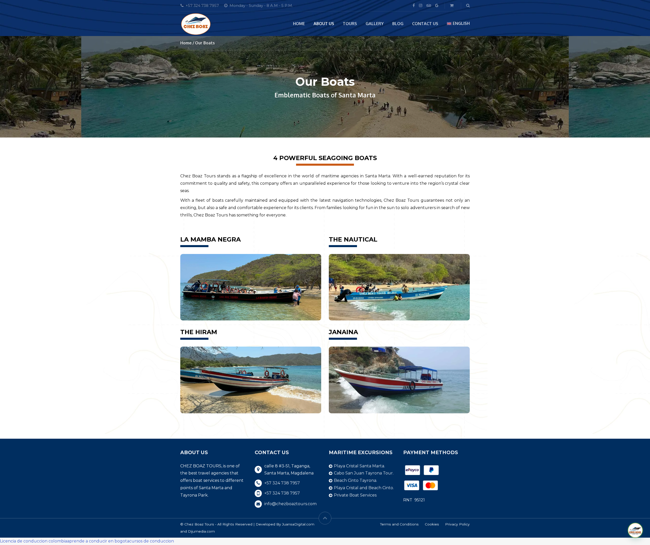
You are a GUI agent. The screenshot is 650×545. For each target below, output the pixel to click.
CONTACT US (425, 23)
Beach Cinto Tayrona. (355, 480)
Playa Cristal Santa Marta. (359, 466)
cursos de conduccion (151, 541)
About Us (324, 23)
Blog (397, 23)
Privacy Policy (457, 524)
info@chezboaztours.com (290, 503)
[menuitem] (458, 23)
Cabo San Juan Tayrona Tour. (364, 473)
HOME (299, 23)
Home (186, 42)
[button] (635, 530)
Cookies (432, 524)
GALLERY (375, 23)
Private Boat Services (355, 495)
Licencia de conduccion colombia (33, 541)
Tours (350, 23)
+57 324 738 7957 (282, 483)
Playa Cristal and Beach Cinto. (364, 487)
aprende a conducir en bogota (98, 541)
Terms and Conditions (399, 524)
